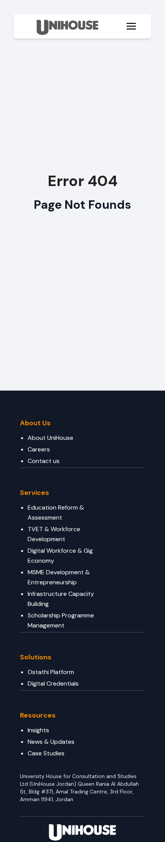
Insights (38, 730)
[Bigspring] (82, 831)
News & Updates (51, 742)
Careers (39, 449)
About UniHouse (50, 438)
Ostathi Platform (51, 672)
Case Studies (46, 753)
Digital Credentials (53, 683)
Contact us (43, 461)
